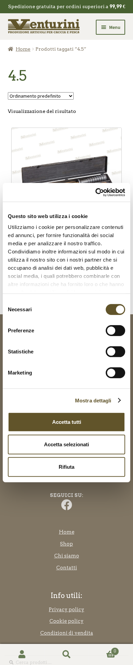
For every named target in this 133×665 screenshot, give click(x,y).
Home (23, 49)
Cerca (66, 654)
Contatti (66, 568)
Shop (66, 544)
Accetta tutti (66, 422)
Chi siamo (66, 556)
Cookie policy (66, 621)
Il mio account (22, 654)
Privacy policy (66, 609)
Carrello (102, 649)
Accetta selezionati (66, 444)
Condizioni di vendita (66, 633)
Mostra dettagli (93, 400)
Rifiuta (66, 466)
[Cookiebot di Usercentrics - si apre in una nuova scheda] (95, 192)
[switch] (115, 330)
